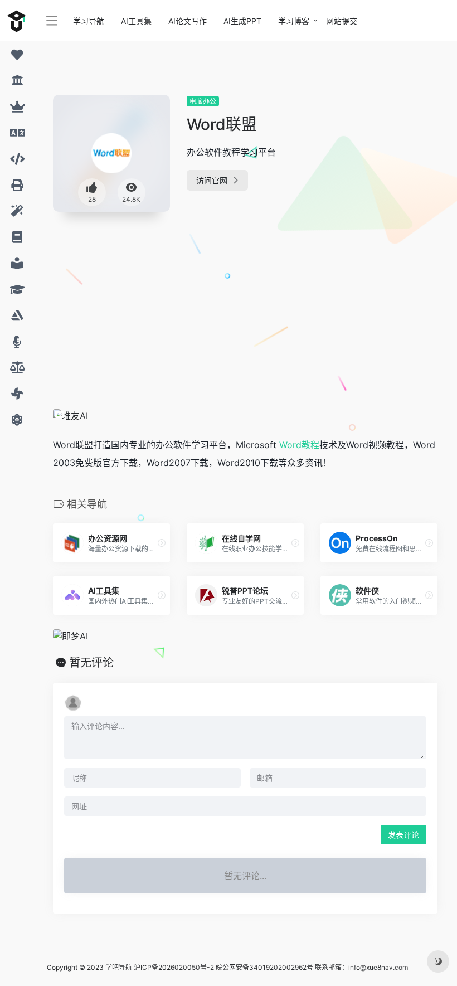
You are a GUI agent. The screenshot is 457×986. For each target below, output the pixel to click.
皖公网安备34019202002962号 (264, 967)
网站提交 (341, 21)
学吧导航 (118, 967)
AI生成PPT (242, 21)
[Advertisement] (212, 303)
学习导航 (88, 21)
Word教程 (299, 444)
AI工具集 (136, 21)
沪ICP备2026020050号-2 (174, 967)
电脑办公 (202, 101)
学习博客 (293, 21)
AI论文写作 (187, 21)
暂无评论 (91, 662)
